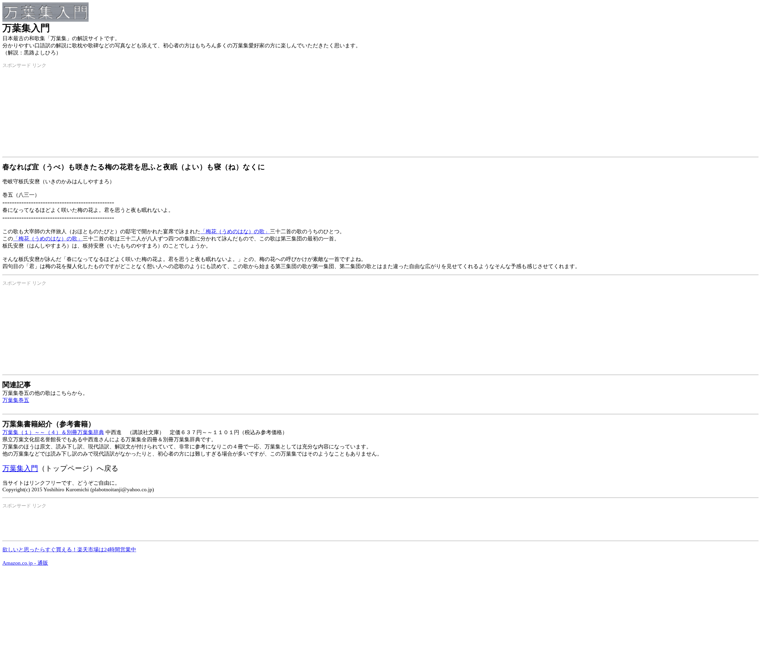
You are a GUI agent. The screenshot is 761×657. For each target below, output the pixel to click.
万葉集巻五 (15, 400)
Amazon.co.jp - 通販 (25, 563)
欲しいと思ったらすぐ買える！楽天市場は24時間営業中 (69, 550)
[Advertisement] (180, 110)
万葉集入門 (20, 468)
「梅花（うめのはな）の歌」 (235, 231)
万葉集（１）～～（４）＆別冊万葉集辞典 (53, 432)
